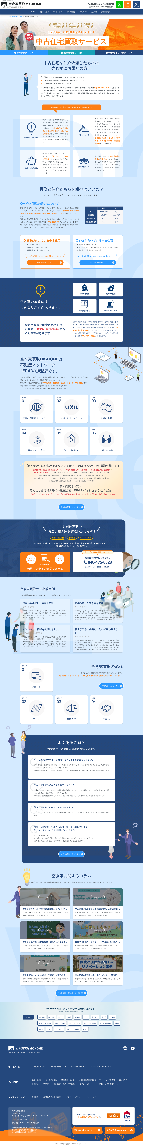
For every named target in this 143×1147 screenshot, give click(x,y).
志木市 (49, 1029)
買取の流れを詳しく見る (110, 686)
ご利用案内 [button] (71, 12)
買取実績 (46, 1084)
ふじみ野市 (59, 1029)
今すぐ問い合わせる (96, 262)
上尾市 (112, 1017)
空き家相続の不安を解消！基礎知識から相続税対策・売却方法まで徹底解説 (96, 909)
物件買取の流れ (51, 1080)
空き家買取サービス (39, 1066)
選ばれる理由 (44, 12)
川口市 (85, 1017)
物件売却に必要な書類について (90, 1080)
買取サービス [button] (57, 12)
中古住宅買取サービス (78, 1066)
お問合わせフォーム (87, 1084)
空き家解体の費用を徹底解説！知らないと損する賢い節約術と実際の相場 (45, 942)
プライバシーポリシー (74, 1097)
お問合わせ (75, 1012)
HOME (33, 12)
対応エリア (83, 12)
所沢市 (85, 1029)
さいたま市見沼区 (45, 1023)
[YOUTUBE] (133, 1048)
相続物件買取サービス (58, 1066)
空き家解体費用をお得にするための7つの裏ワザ (96, 975)
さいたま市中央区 (73, 1029)
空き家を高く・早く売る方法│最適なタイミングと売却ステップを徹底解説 (45, 909)
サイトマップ (91, 1097)
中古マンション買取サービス (101, 1066)
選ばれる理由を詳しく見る (70, 507)
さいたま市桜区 (74, 1023)
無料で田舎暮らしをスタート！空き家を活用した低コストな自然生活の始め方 (97, 942)
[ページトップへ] (136, 1140)
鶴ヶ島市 (42, 1017)
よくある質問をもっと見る (70, 854)
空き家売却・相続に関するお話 (64, 1084)
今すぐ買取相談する (44, 262)
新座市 (60, 1017)
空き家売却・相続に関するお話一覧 (70, 993)
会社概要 (94, 12)
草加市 (117, 1023)
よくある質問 (110, 1080)
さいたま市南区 (105, 1023)
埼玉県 (28, 1017)
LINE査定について (67, 1080)
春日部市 (51, 1017)
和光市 (104, 1017)
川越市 (77, 1017)
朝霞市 (41, 1029)
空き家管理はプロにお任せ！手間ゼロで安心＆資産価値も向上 (45, 975)
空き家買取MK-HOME (15, 17)
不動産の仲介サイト (83, 1130)
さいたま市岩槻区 (90, 1023)
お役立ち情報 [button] (106, 12)
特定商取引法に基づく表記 (52, 1097)
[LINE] (125, 1048)
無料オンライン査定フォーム (45, 568)
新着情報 (35, 1084)
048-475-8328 (100, 562)
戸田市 (69, 1017)
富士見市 (95, 1017)
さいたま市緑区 (60, 1023)
